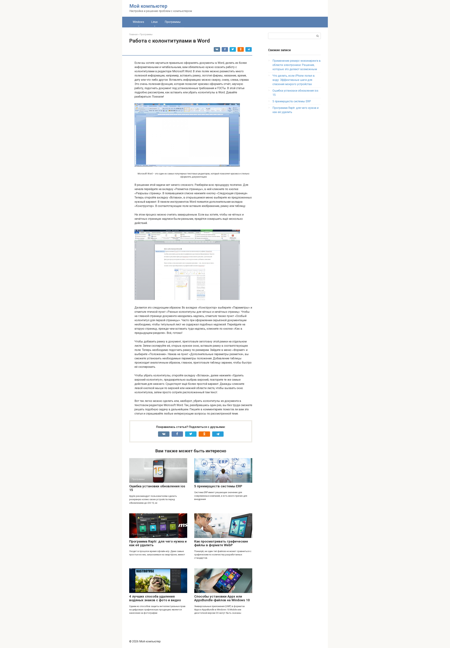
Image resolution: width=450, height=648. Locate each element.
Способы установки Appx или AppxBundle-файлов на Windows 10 (222, 598)
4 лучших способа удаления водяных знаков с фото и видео (155, 598)
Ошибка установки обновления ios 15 (157, 488)
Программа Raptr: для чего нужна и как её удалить (158, 543)
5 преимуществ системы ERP (218, 486)
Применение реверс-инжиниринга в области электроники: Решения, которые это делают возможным (296, 65)
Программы (173, 22)
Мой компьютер (148, 6)
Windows (138, 22)
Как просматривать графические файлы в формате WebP (221, 543)
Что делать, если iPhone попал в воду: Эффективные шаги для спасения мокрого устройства (293, 80)
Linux (154, 22)
